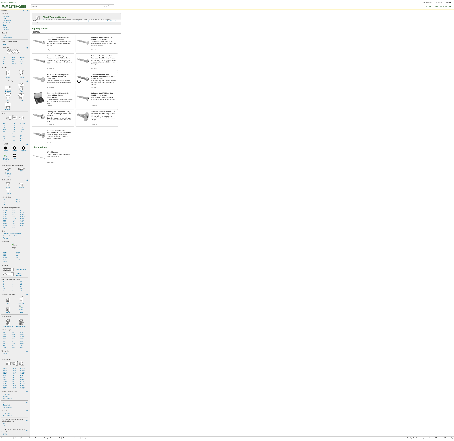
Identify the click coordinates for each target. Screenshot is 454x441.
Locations (10, 438)
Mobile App (45, 438)
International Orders (27, 438)
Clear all (25, 11)
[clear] (104, 6)
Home (3, 438)
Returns (17, 438)
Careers (37, 438)
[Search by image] (112, 6)
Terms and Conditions (436, 438)
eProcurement (67, 438)
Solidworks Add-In (55, 438)
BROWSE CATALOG (9, 2)
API (74, 438)
